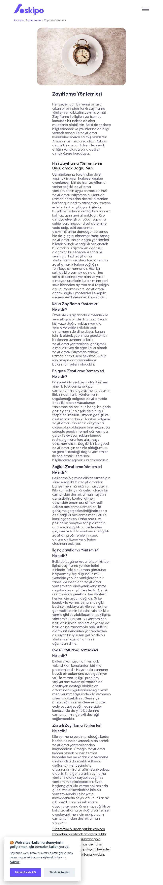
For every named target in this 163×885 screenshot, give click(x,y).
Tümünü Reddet (59, 872)
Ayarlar (14, 861)
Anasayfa (18, 20)
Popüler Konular (33, 20)
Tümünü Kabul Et (25, 872)
